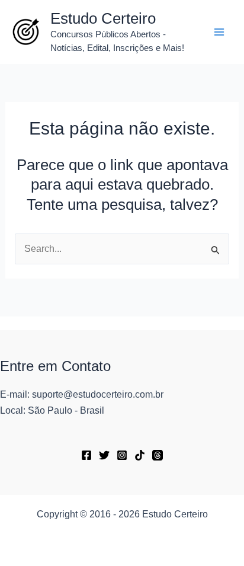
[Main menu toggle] (219, 32)
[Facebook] (86, 455)
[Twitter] (104, 455)
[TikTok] (139, 455)
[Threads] (157, 455)
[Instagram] (122, 455)
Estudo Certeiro (103, 18)
